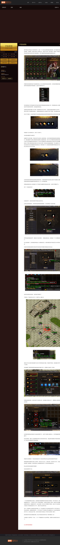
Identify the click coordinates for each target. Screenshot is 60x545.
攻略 (21, 7)
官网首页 (4, 7)
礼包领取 (4, 59)
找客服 (52, 2)
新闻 (12, 7)
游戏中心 (40, 2)
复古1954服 (13, 56)
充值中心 (57, 7)
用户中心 (33, 2)
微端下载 (4, 62)
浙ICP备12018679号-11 (27, 541)
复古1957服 (5, 54)
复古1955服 (5, 56)
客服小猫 (4, 78)
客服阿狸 (9, 78)
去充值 (46, 2)
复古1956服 (13, 54)
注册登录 (13, 59)
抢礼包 (57, 2)
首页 (28, 2)
